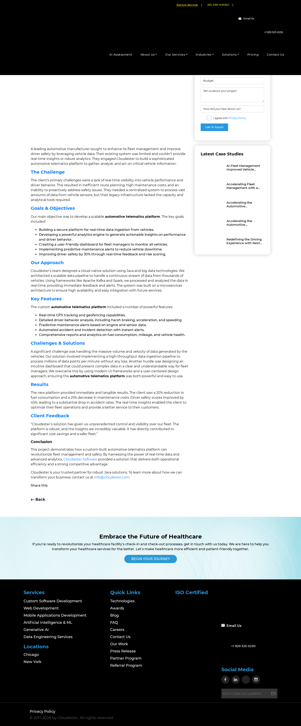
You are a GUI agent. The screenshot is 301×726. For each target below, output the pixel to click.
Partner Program (125, 658)
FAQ (114, 622)
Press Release (123, 651)
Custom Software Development (53, 601)
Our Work (119, 644)
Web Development (41, 608)
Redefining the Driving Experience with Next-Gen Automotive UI (244, 241)
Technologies (122, 601)
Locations (36, 647)
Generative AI (36, 629)
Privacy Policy (237, 118)
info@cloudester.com (111, 477)
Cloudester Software (80, 459)
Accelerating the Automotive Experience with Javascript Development (239, 204)
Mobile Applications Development (55, 615)
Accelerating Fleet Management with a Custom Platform (242, 186)
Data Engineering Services (48, 637)
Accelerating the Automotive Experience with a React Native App (240, 223)
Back (39, 499)
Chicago (31, 654)
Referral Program (126, 665)
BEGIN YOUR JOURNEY (150, 559)
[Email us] (241, 18)
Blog (114, 615)
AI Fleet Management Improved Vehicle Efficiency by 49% (243, 167)
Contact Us (120, 637)
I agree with (229, 118)
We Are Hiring (218, 4)
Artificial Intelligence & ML (48, 622)
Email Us (248, 18)
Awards (117, 608)
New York (32, 662)
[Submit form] (273, 693)
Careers (117, 629)
